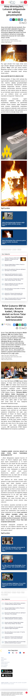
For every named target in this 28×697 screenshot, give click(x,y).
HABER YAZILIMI (4, 682)
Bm (2, 592)
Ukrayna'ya (8, 415)
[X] (12, 652)
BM (9, 334)
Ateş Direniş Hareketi (6, 249)
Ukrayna (12, 65)
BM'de (13, 390)
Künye (2, 657)
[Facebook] (9, 652)
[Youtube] (23, 652)
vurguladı (3, 427)
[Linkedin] (20, 652)
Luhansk (14, 29)
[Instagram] (16, 652)
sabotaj (20, 31)
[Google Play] (14, 671)
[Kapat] (26, 693)
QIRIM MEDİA (4, 659)
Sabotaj (19, 249)
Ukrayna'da (5, 341)
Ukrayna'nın (10, 458)
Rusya (18, 346)
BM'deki (8, 406)
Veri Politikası (4, 666)
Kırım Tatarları (5, 489)
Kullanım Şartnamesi (5, 662)
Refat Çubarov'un (6, 429)
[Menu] (25, 2)
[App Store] (14, 675)
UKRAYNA (16, 451)
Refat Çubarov (7, 592)
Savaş (22, 592)
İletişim (2, 660)
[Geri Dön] (2, 2)
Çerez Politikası (4, 665)
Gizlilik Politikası (4, 663)
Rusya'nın (12, 32)
